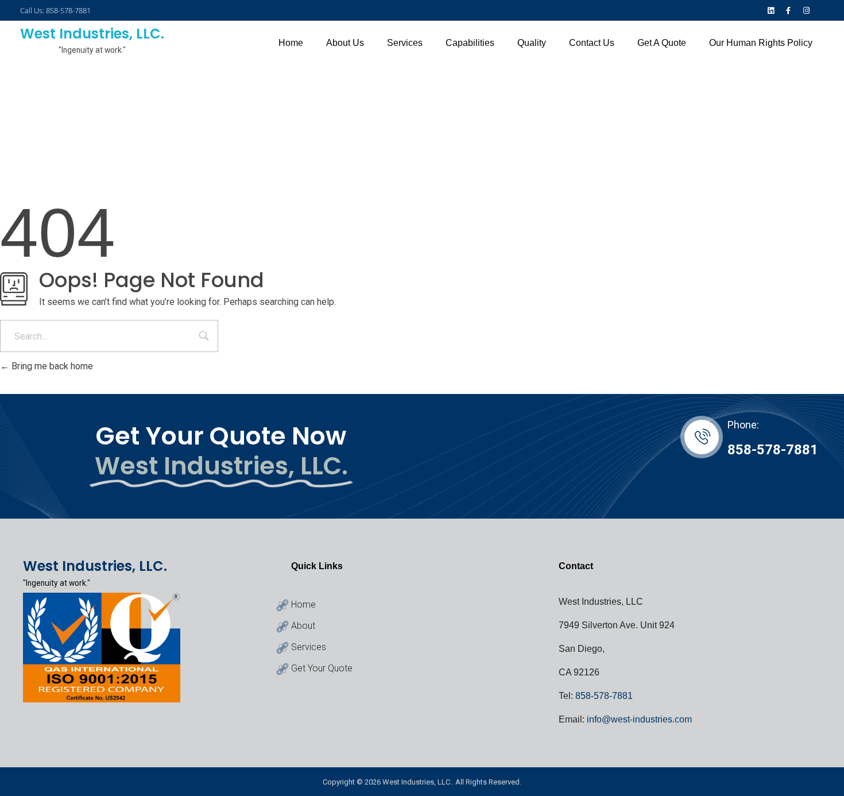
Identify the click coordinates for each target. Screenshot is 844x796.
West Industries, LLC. (92, 33)
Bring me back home (51, 366)
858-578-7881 (772, 450)
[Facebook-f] (788, 10)
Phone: (743, 425)
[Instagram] (806, 10)
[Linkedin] (770, 10)
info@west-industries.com (639, 719)
